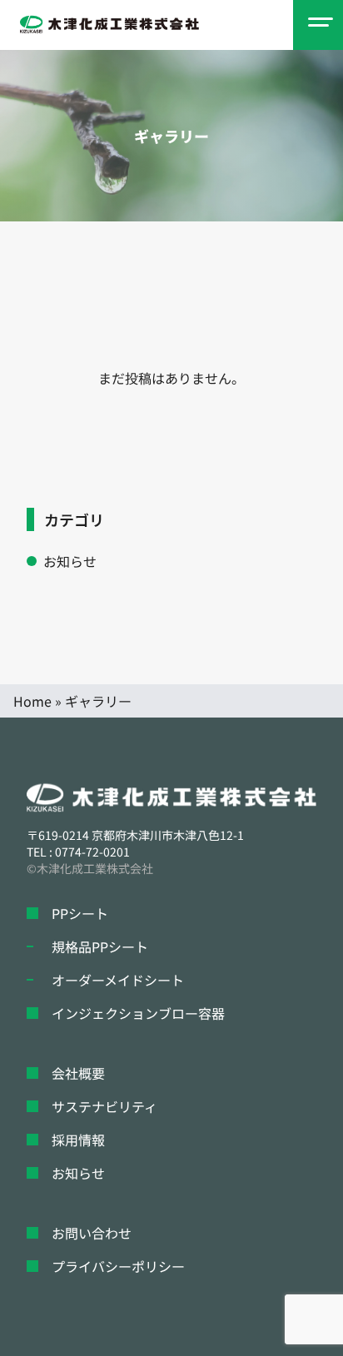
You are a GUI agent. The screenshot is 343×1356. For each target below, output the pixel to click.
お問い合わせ (92, 1233)
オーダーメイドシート (118, 980)
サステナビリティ (104, 1106)
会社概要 (78, 1073)
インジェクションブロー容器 (138, 1013)
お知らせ (70, 561)
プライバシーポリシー (118, 1266)
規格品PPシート (100, 946)
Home (32, 701)
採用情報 (78, 1140)
